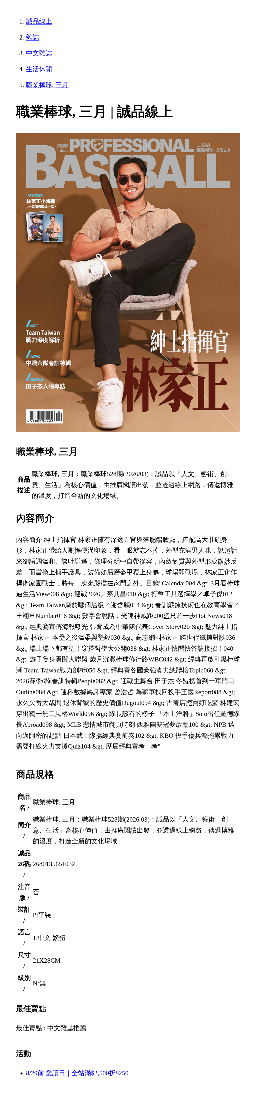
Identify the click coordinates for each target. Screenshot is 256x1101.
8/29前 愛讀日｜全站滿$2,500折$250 (77, 1073)
